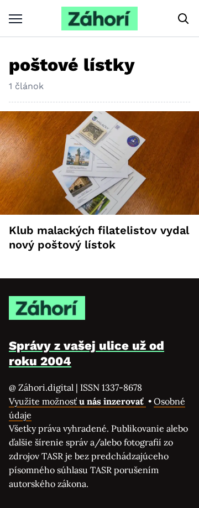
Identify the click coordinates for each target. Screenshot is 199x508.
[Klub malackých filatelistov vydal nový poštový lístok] (99, 163)
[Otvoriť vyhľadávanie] (183, 18)
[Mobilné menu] (15, 18)
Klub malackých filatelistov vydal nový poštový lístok (99, 237)
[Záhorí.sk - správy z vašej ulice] (99, 18)
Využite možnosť (77, 401)
